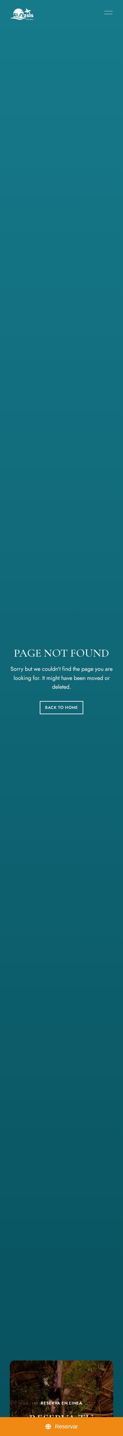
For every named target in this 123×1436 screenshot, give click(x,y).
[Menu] (107, 12)
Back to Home (61, 707)
